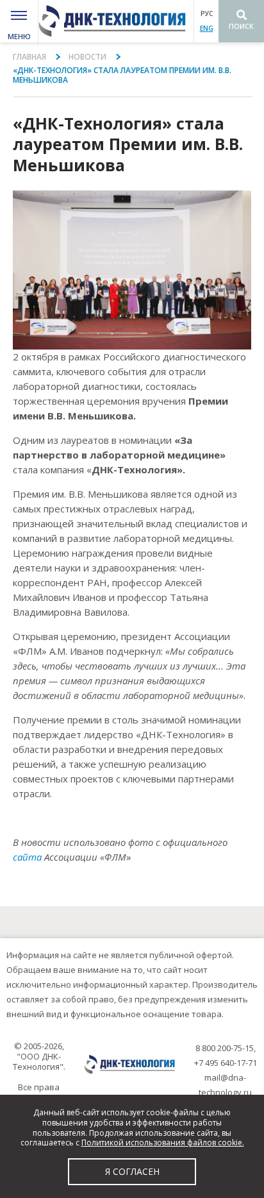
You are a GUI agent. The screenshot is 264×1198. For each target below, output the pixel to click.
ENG (206, 28)
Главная (29, 56)
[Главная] (116, 21)
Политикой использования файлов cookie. (162, 1142)
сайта (27, 856)
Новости (87, 56)
